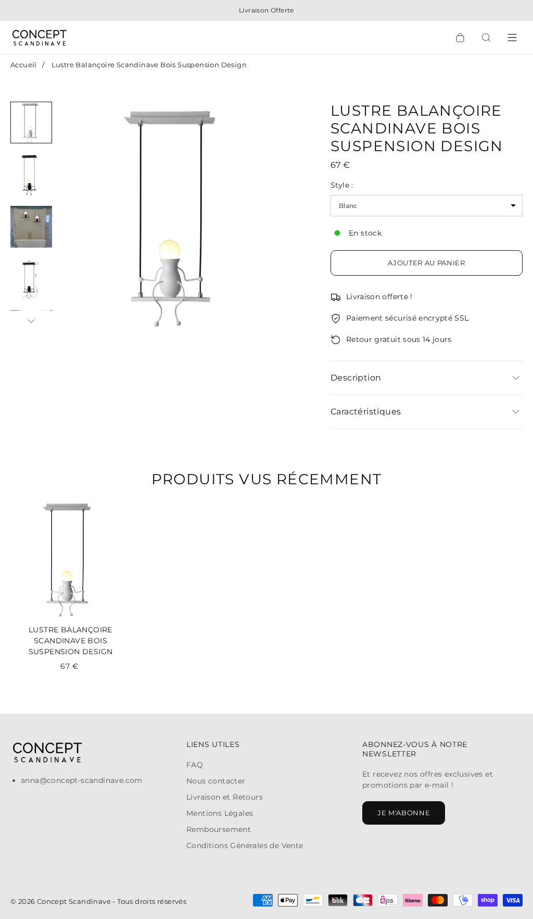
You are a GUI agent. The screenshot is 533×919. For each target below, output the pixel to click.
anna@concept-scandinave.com (82, 780)
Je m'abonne (403, 812)
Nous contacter (216, 781)
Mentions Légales (219, 813)
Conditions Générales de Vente (244, 845)
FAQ (194, 764)
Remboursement (218, 829)
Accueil (23, 64)
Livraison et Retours (224, 797)
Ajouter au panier (426, 263)
